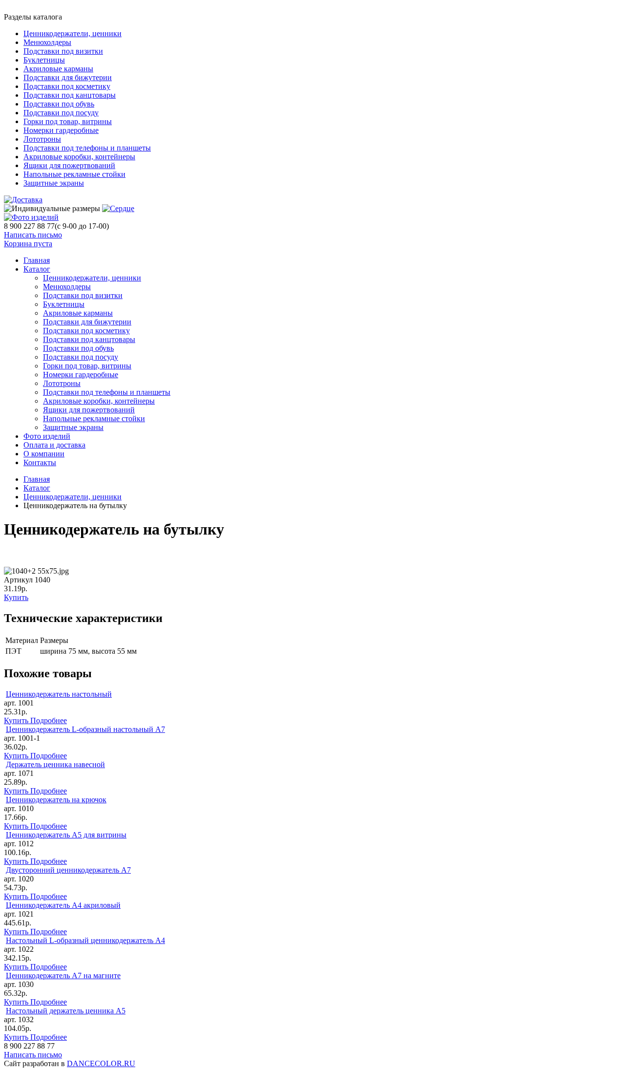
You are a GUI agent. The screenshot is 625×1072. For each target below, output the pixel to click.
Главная (36, 479)
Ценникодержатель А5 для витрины (66, 835)
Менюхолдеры (47, 42)
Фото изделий (46, 436)
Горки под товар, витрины (67, 121)
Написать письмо (33, 235)
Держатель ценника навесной (55, 764)
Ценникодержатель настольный (59, 694)
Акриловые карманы (58, 68)
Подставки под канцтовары (69, 95)
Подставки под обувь (58, 104)
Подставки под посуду (61, 112)
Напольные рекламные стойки (74, 174)
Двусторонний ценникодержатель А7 (68, 870)
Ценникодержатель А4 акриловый (63, 905)
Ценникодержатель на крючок (56, 799)
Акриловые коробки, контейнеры (79, 156)
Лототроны (42, 139)
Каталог (36, 269)
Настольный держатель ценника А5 (65, 1011)
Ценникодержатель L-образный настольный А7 (85, 729)
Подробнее (48, 720)
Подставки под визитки (63, 51)
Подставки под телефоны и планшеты (87, 148)
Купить (16, 597)
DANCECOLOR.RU (101, 1063)
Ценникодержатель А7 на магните (63, 975)
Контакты (39, 462)
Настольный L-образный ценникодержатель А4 (85, 940)
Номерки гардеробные (61, 130)
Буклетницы (44, 60)
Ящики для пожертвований (69, 165)
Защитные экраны (53, 183)
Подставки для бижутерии (67, 77)
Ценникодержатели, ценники (72, 33)
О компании (43, 454)
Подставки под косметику (66, 86)
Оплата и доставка (54, 445)
